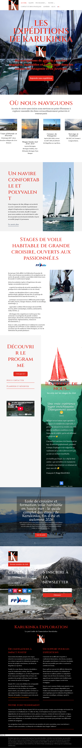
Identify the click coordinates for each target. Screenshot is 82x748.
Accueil (24, 3)
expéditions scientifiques (15, 674)
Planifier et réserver (18, 386)
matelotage (12, 303)
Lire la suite (41, 535)
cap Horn (19, 666)
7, (71, 138)
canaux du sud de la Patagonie (20, 680)
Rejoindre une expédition (41, 78)
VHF (39, 307)
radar (10, 311)
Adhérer (46, 6)
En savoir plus (13, 224)
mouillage (42, 302)
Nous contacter (15, 380)
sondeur (29, 309)
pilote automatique (20, 309)
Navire (50, 3)
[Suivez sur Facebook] (10, 591)
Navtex (14, 311)
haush (30, 678)
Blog (53, 6)
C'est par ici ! (20, 374)
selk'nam (25, 678)
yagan (36, 678)
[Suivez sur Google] (61, 483)
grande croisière (32, 316)
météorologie (13, 294)
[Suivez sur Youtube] (20, 591)
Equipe (31, 3)
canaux (20, 69)
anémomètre (37, 309)
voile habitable (23, 289)
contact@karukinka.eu (18, 585)
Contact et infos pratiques (31, 6)
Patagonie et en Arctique (49, 69)
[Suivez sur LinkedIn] (29, 591)
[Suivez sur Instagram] (15, 591)
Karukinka (33, 669)
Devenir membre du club (19, 564)
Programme (40, 3)
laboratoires (54, 659)
